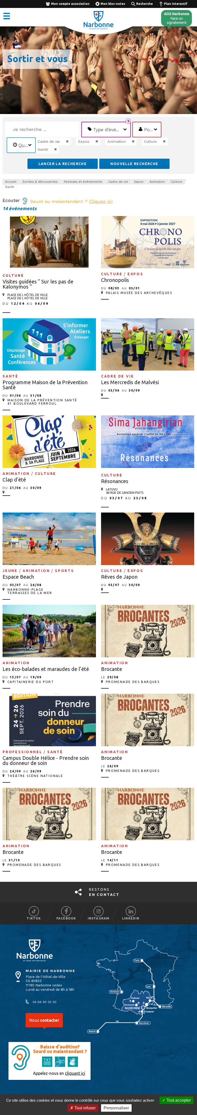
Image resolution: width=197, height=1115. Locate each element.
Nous (44, 1020)
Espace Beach (18, 577)
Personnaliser (116, 1108)
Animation (157, 181)
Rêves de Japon (119, 577)
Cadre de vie (118, 181)
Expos (138, 181)
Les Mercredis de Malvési (130, 382)
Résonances (114, 481)
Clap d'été (14, 480)
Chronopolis (115, 280)
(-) (62, 141)
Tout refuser (84, 1108)
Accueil (10, 181)
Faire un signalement (176, 18)
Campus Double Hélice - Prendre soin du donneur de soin (46, 760)
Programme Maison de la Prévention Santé (45, 384)
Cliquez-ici (100, 201)
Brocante (111, 669)
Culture (176, 181)
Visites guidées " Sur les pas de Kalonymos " (38, 284)
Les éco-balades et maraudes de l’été (46, 669)
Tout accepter (178, 1100)
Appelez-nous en (59, 1073)
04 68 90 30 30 (44, 1002)
